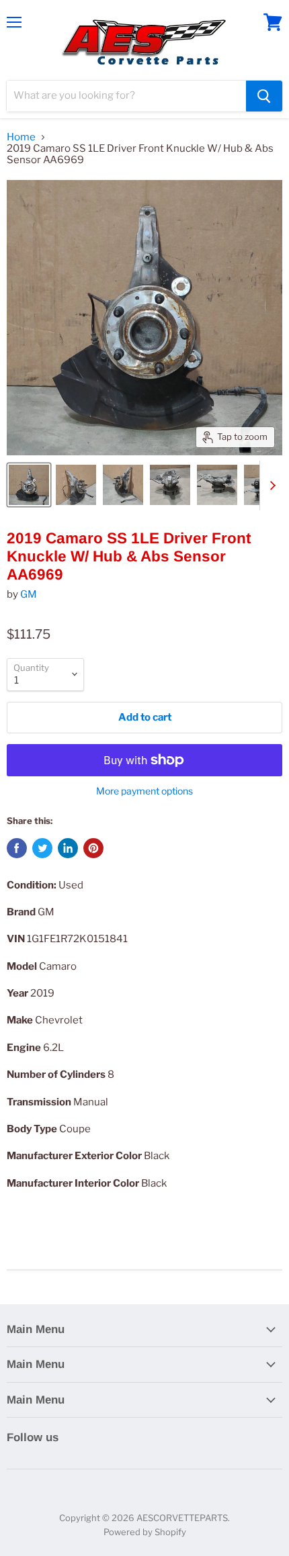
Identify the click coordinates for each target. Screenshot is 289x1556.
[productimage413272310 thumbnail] (75, 484)
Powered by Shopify (145, 1531)
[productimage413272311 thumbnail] (122, 484)
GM (28, 594)
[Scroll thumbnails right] (270, 485)
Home (21, 137)
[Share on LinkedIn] (68, 848)
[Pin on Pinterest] (93, 848)
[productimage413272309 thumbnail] (28, 484)
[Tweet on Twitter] (42, 848)
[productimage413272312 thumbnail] (170, 484)
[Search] (264, 96)
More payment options (144, 791)
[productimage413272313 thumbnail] (217, 484)
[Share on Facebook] (17, 848)
